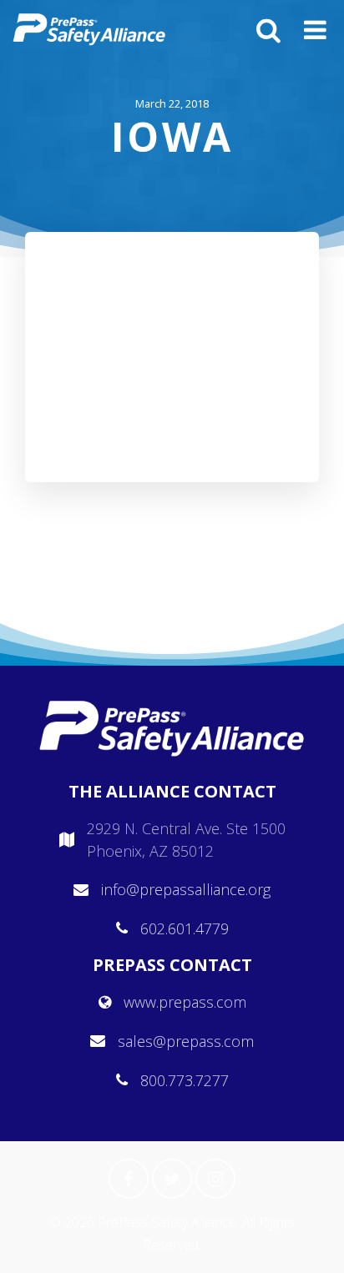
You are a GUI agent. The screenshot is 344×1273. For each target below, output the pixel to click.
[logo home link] (89, 29)
